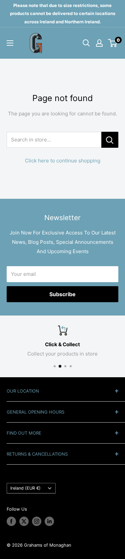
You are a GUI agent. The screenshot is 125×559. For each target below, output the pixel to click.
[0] (113, 43)
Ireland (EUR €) (25, 488)
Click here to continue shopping (62, 160)
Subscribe (62, 294)
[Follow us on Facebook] (11, 521)
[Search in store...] (109, 140)
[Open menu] (10, 43)
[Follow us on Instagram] (36, 521)
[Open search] (86, 43)
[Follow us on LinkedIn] (49, 521)
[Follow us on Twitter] (24, 521)
